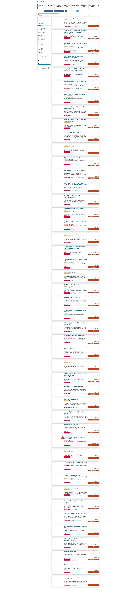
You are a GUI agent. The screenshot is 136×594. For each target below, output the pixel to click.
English (51, 1)
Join (95, 1)
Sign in (98, 1)
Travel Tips (92, 1)
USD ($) (46, 1)
